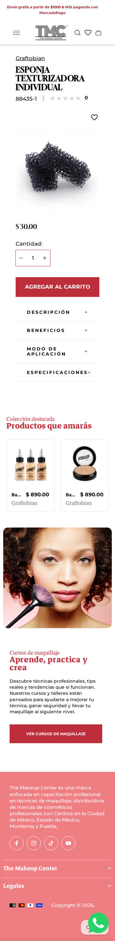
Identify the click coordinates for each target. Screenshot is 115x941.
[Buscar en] (78, 33)
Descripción (48, 312)
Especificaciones (57, 372)
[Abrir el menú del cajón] (16, 33)
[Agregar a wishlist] (94, 117)
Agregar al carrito (57, 287)
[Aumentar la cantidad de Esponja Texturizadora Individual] (44, 258)
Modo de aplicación (46, 351)
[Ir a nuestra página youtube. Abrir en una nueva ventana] (68, 843)
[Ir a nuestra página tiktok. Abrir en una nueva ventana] (51, 843)
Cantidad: (29, 244)
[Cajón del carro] (98, 33)
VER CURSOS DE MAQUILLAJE (56, 733)
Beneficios (46, 330)
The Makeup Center (30, 868)
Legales (13, 886)
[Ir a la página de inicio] (51, 32)
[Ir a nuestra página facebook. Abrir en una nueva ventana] (17, 843)
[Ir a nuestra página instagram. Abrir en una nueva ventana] (34, 843)
